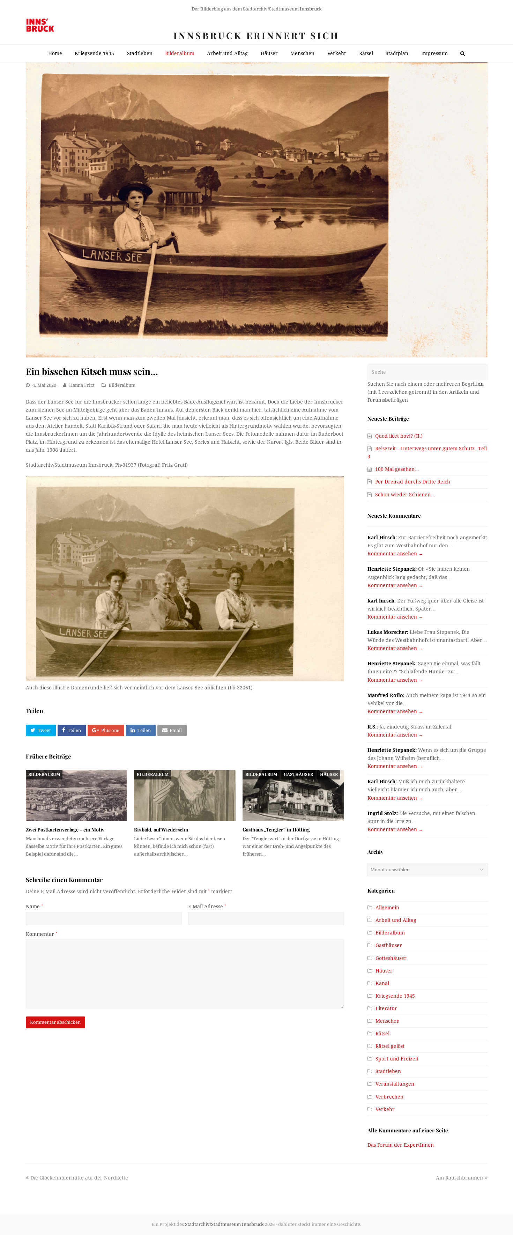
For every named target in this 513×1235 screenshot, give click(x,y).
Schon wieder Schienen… (405, 494)
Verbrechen (389, 1097)
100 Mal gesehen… (397, 469)
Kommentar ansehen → (395, 553)
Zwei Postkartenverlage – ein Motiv (65, 829)
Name (34, 906)
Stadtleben (388, 1071)
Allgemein (387, 907)
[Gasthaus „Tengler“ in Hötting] (293, 795)
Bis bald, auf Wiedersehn (161, 829)
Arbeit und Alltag (396, 920)
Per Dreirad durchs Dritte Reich (412, 482)
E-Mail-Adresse (207, 906)
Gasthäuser (298, 774)
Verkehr (385, 1109)
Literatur (386, 1008)
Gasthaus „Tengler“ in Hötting (276, 829)
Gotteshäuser (391, 958)
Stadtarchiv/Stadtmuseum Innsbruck (224, 1224)
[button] (41, 731)
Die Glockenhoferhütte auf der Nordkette (79, 1178)
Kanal (382, 983)
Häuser (329, 774)
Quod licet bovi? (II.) (399, 436)
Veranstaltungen (395, 1084)
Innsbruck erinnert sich (256, 35)
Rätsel (382, 1033)
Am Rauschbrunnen (459, 1178)
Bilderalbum (122, 385)
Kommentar (41, 934)
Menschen (388, 1021)
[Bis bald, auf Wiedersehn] (185, 795)
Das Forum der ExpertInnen (400, 1145)
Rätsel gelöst (390, 1046)
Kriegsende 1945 (395, 996)
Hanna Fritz (82, 385)
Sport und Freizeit (397, 1059)
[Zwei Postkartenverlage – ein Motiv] (76, 795)
